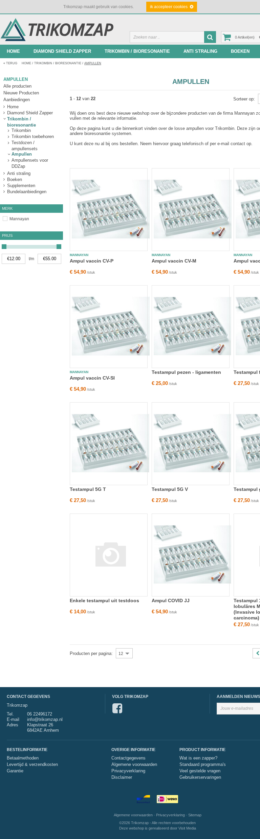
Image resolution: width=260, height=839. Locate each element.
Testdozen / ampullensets (25, 143)
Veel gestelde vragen (199, 771)
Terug (10, 63)
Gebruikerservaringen (200, 777)
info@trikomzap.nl (45, 719)
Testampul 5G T (88, 489)
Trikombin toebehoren (33, 136)
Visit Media (187, 828)
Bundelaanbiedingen (26, 191)
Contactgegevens (128, 758)
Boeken (240, 51)
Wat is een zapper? (198, 758)
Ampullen (92, 63)
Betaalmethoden (23, 758)
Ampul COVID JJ (171, 600)
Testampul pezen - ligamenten (186, 372)
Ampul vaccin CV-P (91, 261)
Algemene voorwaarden (134, 764)
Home (13, 51)
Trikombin (21, 130)
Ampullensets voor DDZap (30, 160)
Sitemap (194, 815)
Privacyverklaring (128, 771)
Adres (12, 724)
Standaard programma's (202, 764)
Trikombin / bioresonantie (137, 51)
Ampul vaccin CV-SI (92, 378)
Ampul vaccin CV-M (174, 261)
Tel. (10, 714)
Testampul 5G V (170, 489)
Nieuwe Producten (21, 92)
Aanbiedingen (16, 99)
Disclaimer (121, 777)
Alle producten (17, 86)
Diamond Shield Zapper (62, 51)
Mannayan (19, 219)
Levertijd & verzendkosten (32, 764)
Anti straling (200, 51)
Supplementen (21, 185)
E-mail (13, 719)
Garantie (15, 771)
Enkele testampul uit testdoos (104, 600)
